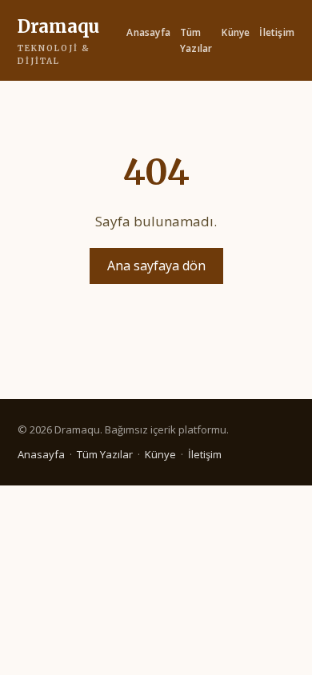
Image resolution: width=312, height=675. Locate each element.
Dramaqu (58, 40)
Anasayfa (148, 32)
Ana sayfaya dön (156, 265)
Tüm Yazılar (196, 40)
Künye (236, 32)
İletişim (276, 32)
